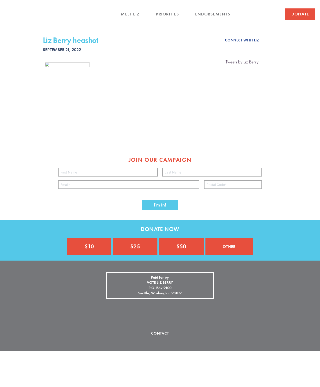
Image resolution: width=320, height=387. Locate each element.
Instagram (266, 14)
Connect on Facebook (143, 314)
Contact (160, 333)
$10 (89, 246)
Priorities (167, 14)
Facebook (247, 14)
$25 (135, 246)
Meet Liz (130, 14)
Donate (300, 14)
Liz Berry (36, 22)
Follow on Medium (176, 314)
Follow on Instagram (160, 314)
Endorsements (212, 14)
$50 (181, 246)
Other (229, 246)
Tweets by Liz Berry (242, 62)
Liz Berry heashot (70, 40)
